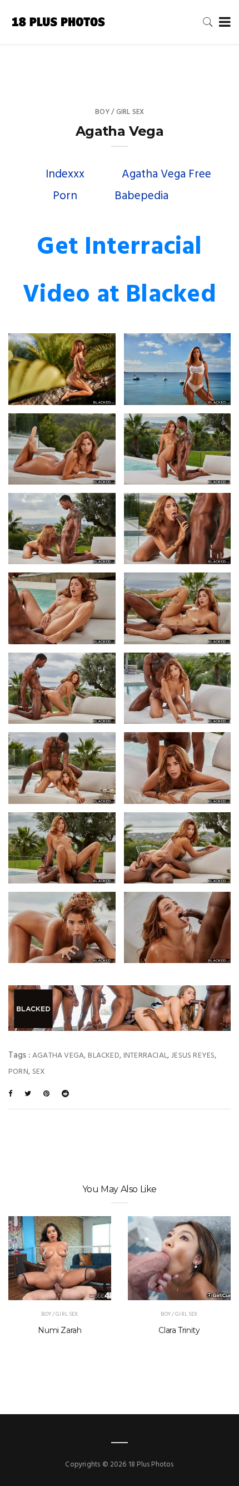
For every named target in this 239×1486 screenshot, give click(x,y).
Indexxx (65, 174)
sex (39, 1071)
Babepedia (141, 196)
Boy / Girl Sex (120, 112)
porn (18, 1071)
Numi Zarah (60, 1330)
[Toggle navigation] (223, 22)
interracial (145, 1055)
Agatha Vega (58, 1055)
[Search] (208, 22)
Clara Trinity (179, 1330)
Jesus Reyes (193, 1055)
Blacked (103, 1055)
